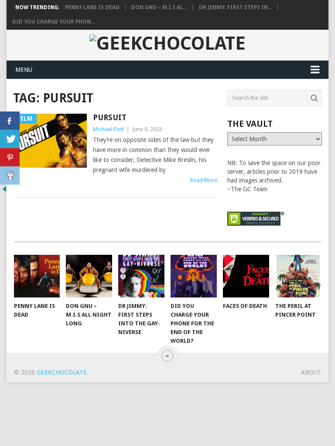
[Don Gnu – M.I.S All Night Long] (89, 276)
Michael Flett (108, 129)
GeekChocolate (62, 372)
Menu (23, 69)
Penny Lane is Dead (92, 7)
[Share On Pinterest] (10, 157)
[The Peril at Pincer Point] (298, 276)
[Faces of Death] (246, 276)
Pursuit (109, 117)
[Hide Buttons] (4, 191)
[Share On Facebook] (10, 121)
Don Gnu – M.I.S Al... (159, 7)
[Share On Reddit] (10, 175)
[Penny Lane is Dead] (37, 276)
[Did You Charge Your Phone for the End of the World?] (194, 276)
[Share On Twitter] (10, 139)
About (311, 372)
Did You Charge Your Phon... (53, 22)
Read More (204, 180)
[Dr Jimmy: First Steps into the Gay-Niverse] (141, 276)
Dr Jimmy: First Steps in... (235, 7)
